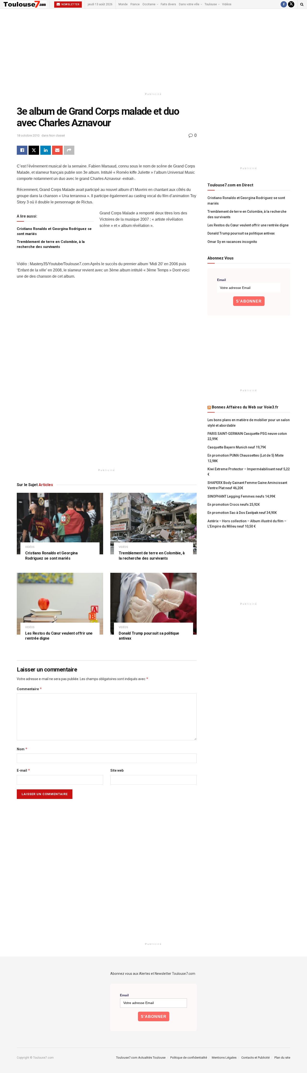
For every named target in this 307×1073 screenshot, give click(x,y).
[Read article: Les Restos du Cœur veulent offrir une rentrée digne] (60, 603)
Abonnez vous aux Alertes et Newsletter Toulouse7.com (152, 973)
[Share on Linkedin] (45, 150)
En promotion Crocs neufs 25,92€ (233, 504)
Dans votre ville (189, 4)
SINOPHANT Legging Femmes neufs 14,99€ (241, 496)
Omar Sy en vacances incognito (232, 242)
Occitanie (148, 4)
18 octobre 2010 (28, 135)
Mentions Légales (224, 1057)
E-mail (23, 770)
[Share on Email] (57, 150)
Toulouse (211, 4)
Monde (123, 4)
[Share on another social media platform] (69, 150)
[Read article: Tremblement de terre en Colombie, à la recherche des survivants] (153, 523)
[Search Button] (301, 4)
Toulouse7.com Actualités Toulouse (140, 1057)
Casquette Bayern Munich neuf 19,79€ (236, 447)
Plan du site (282, 1057)
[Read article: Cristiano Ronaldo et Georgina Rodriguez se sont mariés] (60, 523)
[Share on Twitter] (34, 150)
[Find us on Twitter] (291, 4)
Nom (22, 749)
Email (221, 280)
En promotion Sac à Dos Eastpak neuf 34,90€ (242, 513)
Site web (117, 770)
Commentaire (29, 689)
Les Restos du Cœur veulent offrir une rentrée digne (248, 225)
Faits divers (168, 4)
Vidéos (226, 4)
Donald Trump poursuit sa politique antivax (241, 233)
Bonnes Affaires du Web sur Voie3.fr (245, 407)
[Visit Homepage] (25, 4)
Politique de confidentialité (188, 1057)
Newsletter (70, 4)
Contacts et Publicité (255, 1057)
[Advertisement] (153, 49)
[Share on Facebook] (22, 150)
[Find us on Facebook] (284, 4)
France (135, 4)
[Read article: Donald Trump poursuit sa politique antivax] (153, 603)
